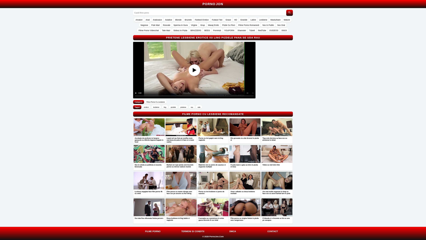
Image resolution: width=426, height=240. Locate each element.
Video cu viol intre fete (271, 165)
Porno (212, 4)
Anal (148, 20)
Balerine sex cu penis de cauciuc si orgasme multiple (212, 166)
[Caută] (289, 13)
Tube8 (252, 30)
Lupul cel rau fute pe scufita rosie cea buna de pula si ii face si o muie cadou (180, 140)
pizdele (173, 107)
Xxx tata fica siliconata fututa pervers (149, 218)
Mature (287, 20)
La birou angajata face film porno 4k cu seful (148, 192)
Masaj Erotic (213, 25)
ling (165, 107)
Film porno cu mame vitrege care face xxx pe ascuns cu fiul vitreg (179, 192)
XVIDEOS (273, 30)
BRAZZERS (195, 30)
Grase (228, 20)
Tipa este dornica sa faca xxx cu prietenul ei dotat (274, 139)
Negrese (144, 25)
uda (199, 107)
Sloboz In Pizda (180, 30)
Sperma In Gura (181, 25)
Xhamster (242, 30)
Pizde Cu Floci (228, 25)
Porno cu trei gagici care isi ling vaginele (211, 139)
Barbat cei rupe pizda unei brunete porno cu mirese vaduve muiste (180, 166)
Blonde (178, 20)
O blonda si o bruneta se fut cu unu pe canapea (276, 219)
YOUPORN (229, 30)
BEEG (207, 30)
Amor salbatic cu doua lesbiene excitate (243, 192)
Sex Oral (281, 25)
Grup (202, 25)
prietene (183, 107)
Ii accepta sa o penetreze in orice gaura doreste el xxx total (211, 219)
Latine (253, 20)
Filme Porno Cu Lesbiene (155, 102)
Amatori (139, 20)
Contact (272, 231)
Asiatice (168, 20)
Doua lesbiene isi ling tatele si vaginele (178, 219)
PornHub (217, 30)
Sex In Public (268, 25)
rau (192, 107)
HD (235, 20)
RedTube (262, 30)
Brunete (188, 20)
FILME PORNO (153, 231)
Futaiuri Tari (217, 20)
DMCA (232, 231)
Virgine (194, 25)
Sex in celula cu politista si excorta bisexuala (148, 166)
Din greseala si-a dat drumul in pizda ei (245, 139)
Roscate (166, 25)
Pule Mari (155, 25)
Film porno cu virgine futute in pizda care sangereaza (245, 219)
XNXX (284, 30)
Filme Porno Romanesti (248, 25)
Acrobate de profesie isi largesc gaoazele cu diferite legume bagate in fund (149, 140)
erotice (146, 107)
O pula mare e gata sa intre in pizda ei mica (244, 166)
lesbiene (156, 107)
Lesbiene (263, 20)
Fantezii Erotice (202, 20)
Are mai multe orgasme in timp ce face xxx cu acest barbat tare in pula (276, 192)
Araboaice (157, 20)
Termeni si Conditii (192, 231)
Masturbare (275, 20)
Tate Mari (166, 30)
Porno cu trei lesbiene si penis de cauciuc (211, 192)
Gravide (243, 20)
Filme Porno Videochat (149, 30)
